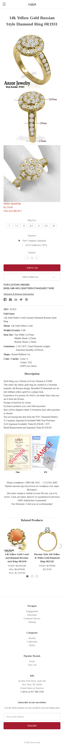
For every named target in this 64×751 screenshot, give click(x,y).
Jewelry (32, 638)
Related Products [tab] (32, 520)
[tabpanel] (17, 550)
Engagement (32, 611)
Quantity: (32, 252)
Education (32, 615)
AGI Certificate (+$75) (36, 245)
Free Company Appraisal (34, 240)
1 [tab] (27, 576)
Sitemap (32, 622)
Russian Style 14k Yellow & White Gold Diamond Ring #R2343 (47, 558)
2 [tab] (32, 576)
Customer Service (32, 618)
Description (32, 373)
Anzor (32, 661)
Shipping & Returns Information (19, 294)
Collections (32, 641)
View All (32, 665)
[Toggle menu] (4, 4)
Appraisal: (32, 235)
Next (61, 545)
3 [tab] (37, 576)
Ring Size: (32, 220)
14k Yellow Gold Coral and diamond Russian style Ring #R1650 (17, 558)
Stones (32, 645)
